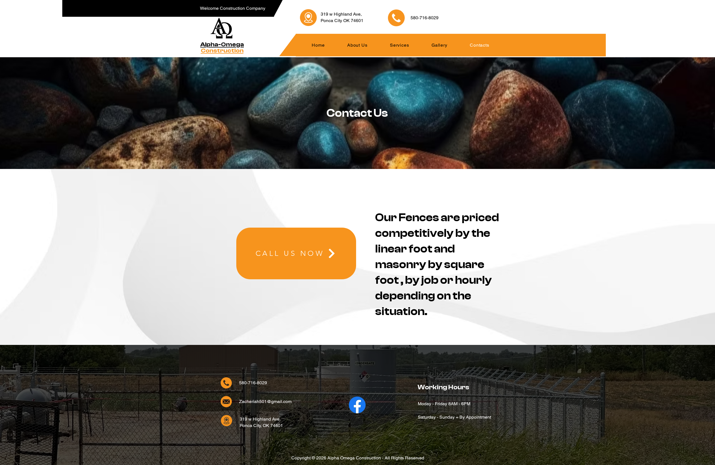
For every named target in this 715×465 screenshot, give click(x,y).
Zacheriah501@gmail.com (265, 401)
